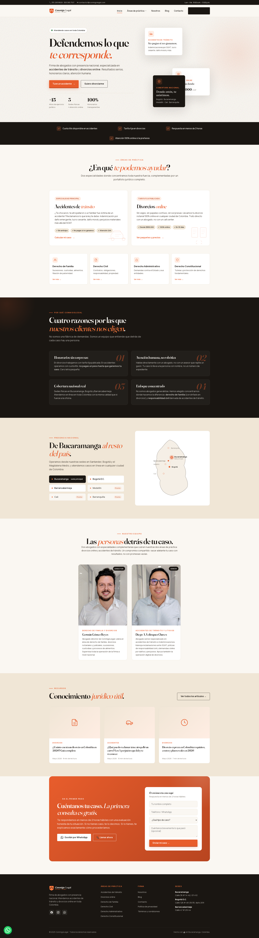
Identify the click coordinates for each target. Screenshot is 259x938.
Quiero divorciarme (94, 83)
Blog (167, 10)
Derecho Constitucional (112, 916)
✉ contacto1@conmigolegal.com (91, 2)
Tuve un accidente (64, 83)
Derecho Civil (107, 906)
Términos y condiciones (149, 911)
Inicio (119, 10)
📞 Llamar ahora (105, 837)
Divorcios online (108, 897)
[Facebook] (51, 912)
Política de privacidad (147, 906)
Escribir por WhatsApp (76, 837)
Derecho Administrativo (111, 911)
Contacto (178, 10)
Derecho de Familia (109, 901)
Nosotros (155, 10)
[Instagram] (58, 912)
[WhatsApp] (64, 912)
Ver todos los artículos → (193, 696)
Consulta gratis (199, 10)
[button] (8, 930)
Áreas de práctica (135, 10)
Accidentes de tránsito (111, 892)
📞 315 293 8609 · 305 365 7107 (61, 2)
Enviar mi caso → (161, 843)
